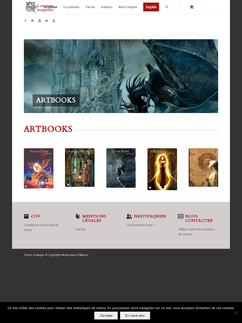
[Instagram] (39, 20)
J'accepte (105, 315)
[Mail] (46, 20)
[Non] (236, 312)
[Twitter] (32, 20)
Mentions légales (94, 218)
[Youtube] (53, 20)
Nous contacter (199, 218)
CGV (35, 216)
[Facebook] (25, 20)
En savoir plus (135, 315)
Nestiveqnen (150, 216)
